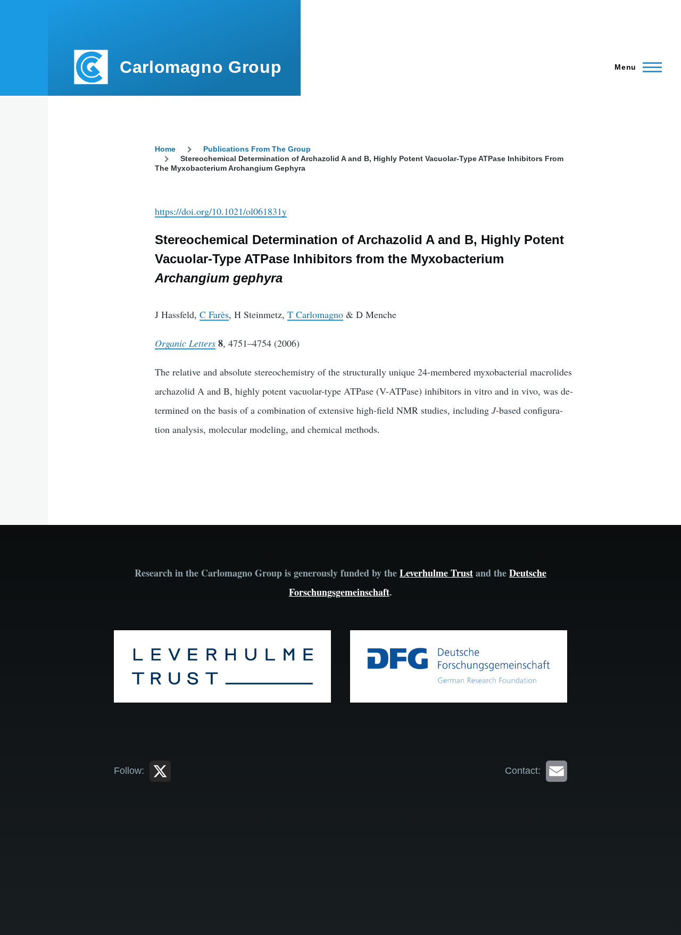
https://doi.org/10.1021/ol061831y (221, 211)
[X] (160, 770)
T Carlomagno (315, 314)
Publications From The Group (257, 149)
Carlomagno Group (200, 67)
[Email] (556, 770)
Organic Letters (185, 343)
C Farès (214, 314)
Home (165, 149)
